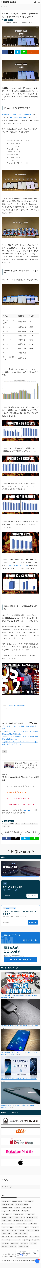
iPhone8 (30, 1214)
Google (6, 1211)
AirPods (6, 1201)
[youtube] (24, 852)
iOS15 (12, 824)
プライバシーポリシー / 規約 (10, 1256)
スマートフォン (20, 1233)
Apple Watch (22, 1204)
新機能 (15, 1243)
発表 (13, 1246)
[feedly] (29, 852)
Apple (6, 824)
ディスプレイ (21, 1237)
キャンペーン (18, 1230)
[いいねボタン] (4, 751)
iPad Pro (6, 1214)
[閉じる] (38, 1251)
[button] (5, 52)
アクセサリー (8, 1227)
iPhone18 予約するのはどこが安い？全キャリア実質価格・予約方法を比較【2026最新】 (26, 765)
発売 (5, 1246)
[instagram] (16, 852)
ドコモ (6, 1240)
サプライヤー (33, 1230)
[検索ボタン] (35, 2)
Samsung (22, 1224)
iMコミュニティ (28, 810)
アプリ (34, 1227)
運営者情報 (11, 1254)
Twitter (33, 1224)
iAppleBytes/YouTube (16, 705)
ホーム (5, 1254)
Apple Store (7, 1204)
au (17, 1207)
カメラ (6, 1230)
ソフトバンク (7, 1237)
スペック (6, 1233)
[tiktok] (20, 852)
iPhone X (18, 1220)
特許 (33, 1243)
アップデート (22, 1227)
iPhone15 (6, 1220)
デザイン (34, 1237)
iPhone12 (7, 1217)
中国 (26, 1240)
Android (17, 1201)
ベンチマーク (33, 824)
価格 (35, 1240)
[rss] (33, 852)
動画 (4, 826)
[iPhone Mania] (8, 2)
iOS (5, 19)
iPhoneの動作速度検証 (19, 117)
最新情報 (10, 19)
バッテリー (25, 824)
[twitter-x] (12, 852)
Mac (28, 1220)
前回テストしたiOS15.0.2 (18, 565)
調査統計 (23, 1246)
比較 (8, 826)
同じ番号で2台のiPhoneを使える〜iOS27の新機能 (19, 1079)
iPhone (18, 824)
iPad (25, 1211)
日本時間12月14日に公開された (17, 114)
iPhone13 (19, 1217)
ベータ (16, 1240)
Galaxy (26, 1207)
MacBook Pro (8, 1224)
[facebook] (8, 852)
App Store (7, 1207)
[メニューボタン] (39, 2)
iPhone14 (32, 1217)
